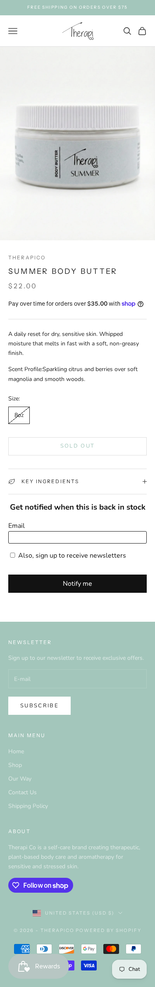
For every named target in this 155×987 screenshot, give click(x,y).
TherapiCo (26, 257)
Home (16, 751)
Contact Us (22, 792)
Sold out (77, 446)
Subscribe (39, 705)
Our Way (19, 779)
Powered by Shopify (108, 930)
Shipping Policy (28, 806)
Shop (15, 765)
